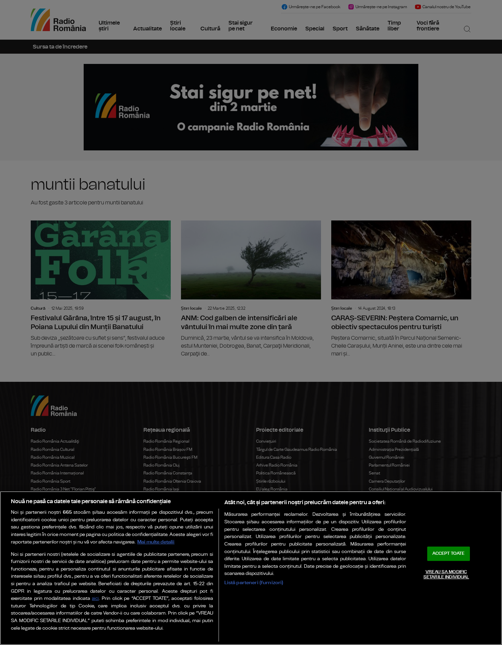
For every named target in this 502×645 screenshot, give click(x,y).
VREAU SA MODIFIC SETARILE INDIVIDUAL (446, 575)
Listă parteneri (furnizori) (253, 582)
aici (95, 598)
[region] (251, 568)
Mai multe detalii (156, 542)
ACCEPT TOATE (448, 553)
